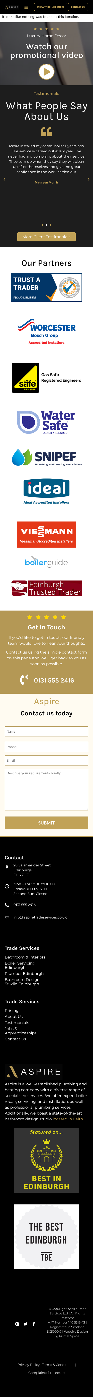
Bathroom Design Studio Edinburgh (22, 982)
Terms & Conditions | (59, 1365)
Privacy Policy (29, 1365)
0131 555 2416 (54, 680)
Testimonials (17, 1023)
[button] (26, 7)
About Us (14, 1016)
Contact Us (15, 1039)
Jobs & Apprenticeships (21, 1031)
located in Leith (68, 1119)
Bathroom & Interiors (25, 957)
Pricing (12, 1010)
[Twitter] (25, 1324)
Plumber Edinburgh (24, 973)
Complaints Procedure (46, 1373)
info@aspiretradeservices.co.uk (40, 917)
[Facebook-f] (34, 1324)
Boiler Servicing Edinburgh (20, 965)
